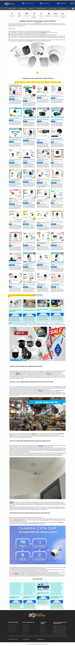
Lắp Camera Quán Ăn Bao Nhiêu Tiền (29, 597)
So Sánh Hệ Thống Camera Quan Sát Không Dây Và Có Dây (54, 324)
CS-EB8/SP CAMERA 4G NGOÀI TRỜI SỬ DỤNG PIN (42, 160)
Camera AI (42, 625)
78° (24, 82)
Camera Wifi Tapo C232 (55, 95)
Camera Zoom (43, 629)
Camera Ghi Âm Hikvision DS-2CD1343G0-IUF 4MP (22, 323)
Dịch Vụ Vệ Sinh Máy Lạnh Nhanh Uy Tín (15, 311)
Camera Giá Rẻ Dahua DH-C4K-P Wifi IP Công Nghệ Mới (43, 243)
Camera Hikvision (26, 624)
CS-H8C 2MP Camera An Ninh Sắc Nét (15, 222)
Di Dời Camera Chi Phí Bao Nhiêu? (43, 593)
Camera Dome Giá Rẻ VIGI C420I (15, 139)
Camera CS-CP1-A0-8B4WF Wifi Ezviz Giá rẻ (29, 160)
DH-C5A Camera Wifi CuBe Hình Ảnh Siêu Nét (57, 243)
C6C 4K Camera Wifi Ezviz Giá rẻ (29, 138)
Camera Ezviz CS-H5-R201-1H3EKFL (14, 201)
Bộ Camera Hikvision (12, 625)
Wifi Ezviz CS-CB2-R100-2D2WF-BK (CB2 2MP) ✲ (15, 160)
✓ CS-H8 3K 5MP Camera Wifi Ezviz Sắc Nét (42, 200)
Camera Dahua (26, 627)
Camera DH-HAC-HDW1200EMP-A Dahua (29, 284)
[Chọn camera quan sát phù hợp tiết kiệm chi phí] (66, 15)
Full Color (32, 82)
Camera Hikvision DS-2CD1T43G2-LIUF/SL (36, 324)
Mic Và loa (16, 82)
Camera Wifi (31, 8)
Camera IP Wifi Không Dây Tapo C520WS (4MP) (15, 97)
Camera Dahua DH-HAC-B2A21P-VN (15, 284)
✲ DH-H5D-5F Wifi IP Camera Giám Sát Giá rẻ (57, 264)
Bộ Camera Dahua (12, 628)
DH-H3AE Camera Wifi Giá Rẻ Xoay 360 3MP (28, 264)
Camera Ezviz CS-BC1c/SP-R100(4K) (42, 140)
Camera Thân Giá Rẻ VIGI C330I (57, 119)
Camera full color (43, 633)
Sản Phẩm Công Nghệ (41, 8)
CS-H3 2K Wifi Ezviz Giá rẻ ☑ (14, 179)
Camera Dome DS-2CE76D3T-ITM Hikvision (19, 324)
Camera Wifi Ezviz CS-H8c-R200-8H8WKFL (43, 223)
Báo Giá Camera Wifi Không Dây (14, 597)
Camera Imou (25, 631)
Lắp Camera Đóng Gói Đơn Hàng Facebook (57, 597)
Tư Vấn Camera (63, 8)
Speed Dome (47, 82)
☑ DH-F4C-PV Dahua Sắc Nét (14, 262)
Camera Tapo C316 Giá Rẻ (14, 118)
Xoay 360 (42, 82)
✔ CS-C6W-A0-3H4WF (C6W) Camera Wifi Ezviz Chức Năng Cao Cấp (56, 139)
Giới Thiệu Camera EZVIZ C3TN (43, 310)
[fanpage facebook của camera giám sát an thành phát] (71, 3)
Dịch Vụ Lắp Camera (52, 8)
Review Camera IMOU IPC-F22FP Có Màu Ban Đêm (57, 310)
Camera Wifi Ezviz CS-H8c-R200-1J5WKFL (29, 221)
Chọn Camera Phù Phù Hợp (29, 310)
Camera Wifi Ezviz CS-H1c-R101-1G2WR (57, 160)
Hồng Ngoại (28, 82)
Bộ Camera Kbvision (12, 626)
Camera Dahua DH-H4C (41, 262)
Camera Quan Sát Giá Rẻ (13, 84)
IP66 (56, 82)
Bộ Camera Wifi (11, 630)
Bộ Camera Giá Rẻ (22, 8)
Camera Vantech (26, 629)
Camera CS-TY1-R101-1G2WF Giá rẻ (57, 222)
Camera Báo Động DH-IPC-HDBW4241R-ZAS (40, 323)
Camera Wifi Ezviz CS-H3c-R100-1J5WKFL (43, 180)
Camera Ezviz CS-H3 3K (27, 179)
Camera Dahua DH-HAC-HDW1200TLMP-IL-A (41, 284)
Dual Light (21, 82)
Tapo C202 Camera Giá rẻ (42, 95)
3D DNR (59, 82)
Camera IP (42, 627)
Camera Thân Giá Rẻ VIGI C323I (43, 119)
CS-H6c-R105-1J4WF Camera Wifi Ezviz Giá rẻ (29, 200)
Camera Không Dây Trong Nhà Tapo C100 (29, 98)
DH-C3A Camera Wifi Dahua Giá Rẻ (29, 243)
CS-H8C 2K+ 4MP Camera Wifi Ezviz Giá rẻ (56, 200)
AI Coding (52, 82)
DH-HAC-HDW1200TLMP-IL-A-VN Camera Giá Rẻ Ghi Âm (57, 284)
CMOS (39, 82)
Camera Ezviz (25, 633)
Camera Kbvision (26, 626)
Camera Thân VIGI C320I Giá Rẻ (29, 119)
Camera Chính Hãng (12, 8)
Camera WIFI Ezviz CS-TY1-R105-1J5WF (15, 243)
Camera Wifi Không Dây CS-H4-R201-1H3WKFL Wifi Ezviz (57, 180)
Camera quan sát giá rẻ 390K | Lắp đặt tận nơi (37, 21)
